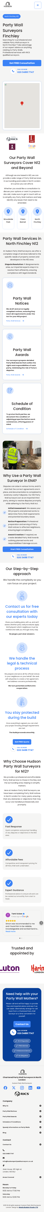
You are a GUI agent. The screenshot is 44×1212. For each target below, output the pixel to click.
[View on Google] (8, 915)
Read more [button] (10, 931)
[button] (37, 5)
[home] (7, 5)
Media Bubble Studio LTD (28, 1207)
